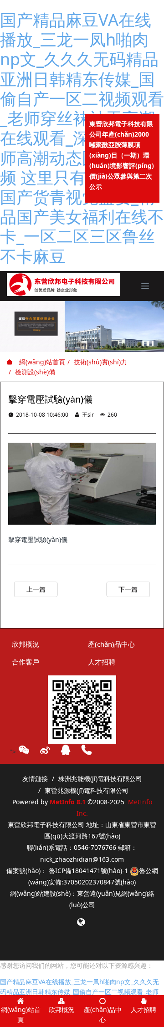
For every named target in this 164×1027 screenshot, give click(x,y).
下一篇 (128, 589)
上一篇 (36, 589)
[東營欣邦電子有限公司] (63, 284)
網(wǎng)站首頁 (41, 362)
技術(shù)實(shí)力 (100, 362)
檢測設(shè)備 (35, 372)
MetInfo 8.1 (68, 801)
